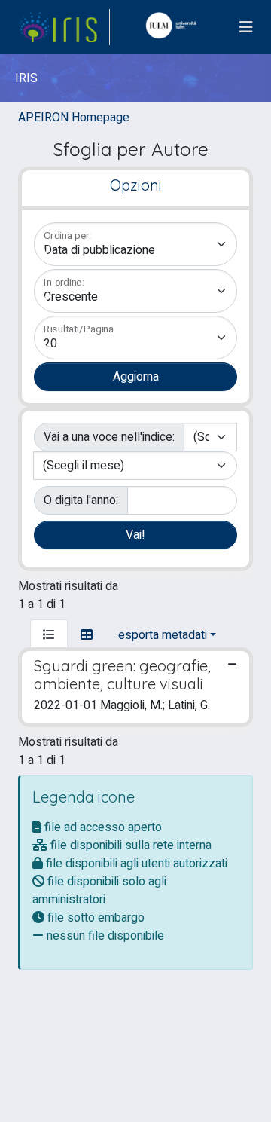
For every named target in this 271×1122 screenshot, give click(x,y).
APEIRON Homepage (73, 118)
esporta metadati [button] (162, 635)
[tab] (49, 635)
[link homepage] (64, 27)
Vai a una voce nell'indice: (109, 437)
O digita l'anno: (81, 500)
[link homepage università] (174, 27)
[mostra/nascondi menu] (246, 27)
